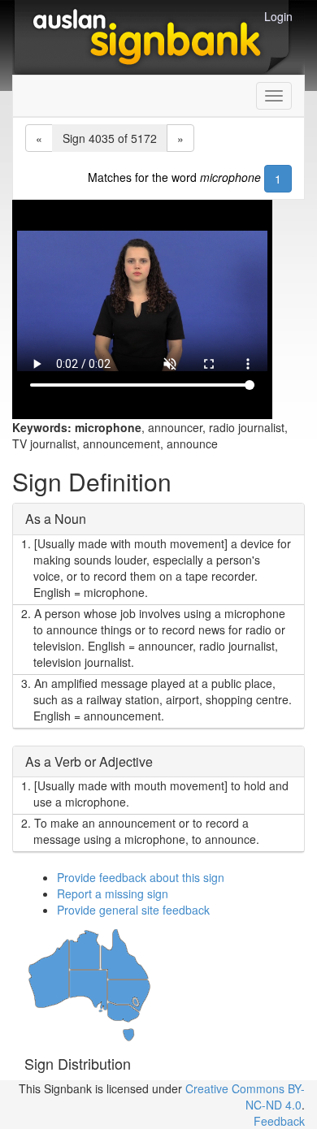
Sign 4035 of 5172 (110, 138)
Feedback (279, 1121)
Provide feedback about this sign (140, 877)
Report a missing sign (112, 893)
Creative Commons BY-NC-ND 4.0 (245, 1096)
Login (278, 16)
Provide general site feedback (133, 910)
